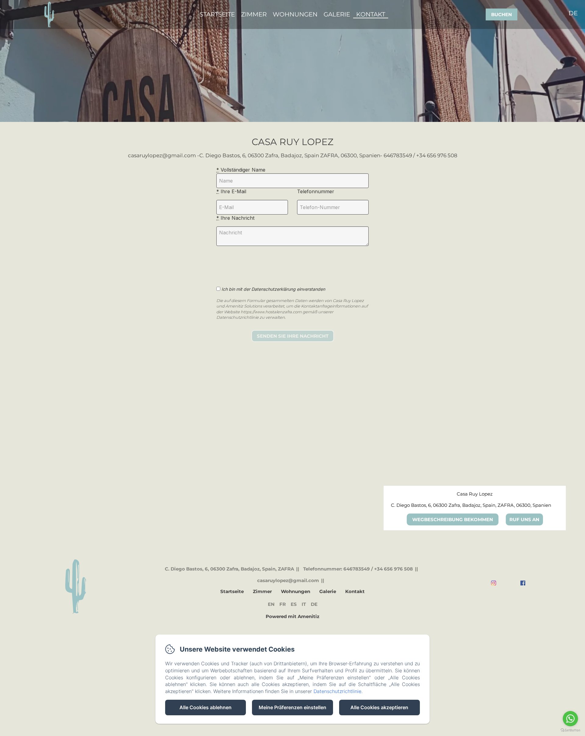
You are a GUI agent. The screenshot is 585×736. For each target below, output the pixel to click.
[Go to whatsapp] (570, 718)
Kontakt (370, 14)
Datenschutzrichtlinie (337, 691)
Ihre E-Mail (231, 191)
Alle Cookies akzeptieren (379, 707)
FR (282, 604)
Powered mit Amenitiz (292, 616)
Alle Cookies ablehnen (205, 707)
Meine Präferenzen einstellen (292, 707)
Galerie (337, 14)
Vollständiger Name (240, 170)
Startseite (217, 14)
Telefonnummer (315, 191)
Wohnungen (295, 14)
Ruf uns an (524, 519)
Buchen (501, 14)
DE (314, 604)
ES (294, 604)
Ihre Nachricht (235, 218)
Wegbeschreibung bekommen (452, 519)
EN (271, 604)
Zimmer (254, 14)
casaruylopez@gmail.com (288, 580)
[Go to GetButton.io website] (570, 730)
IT (304, 604)
